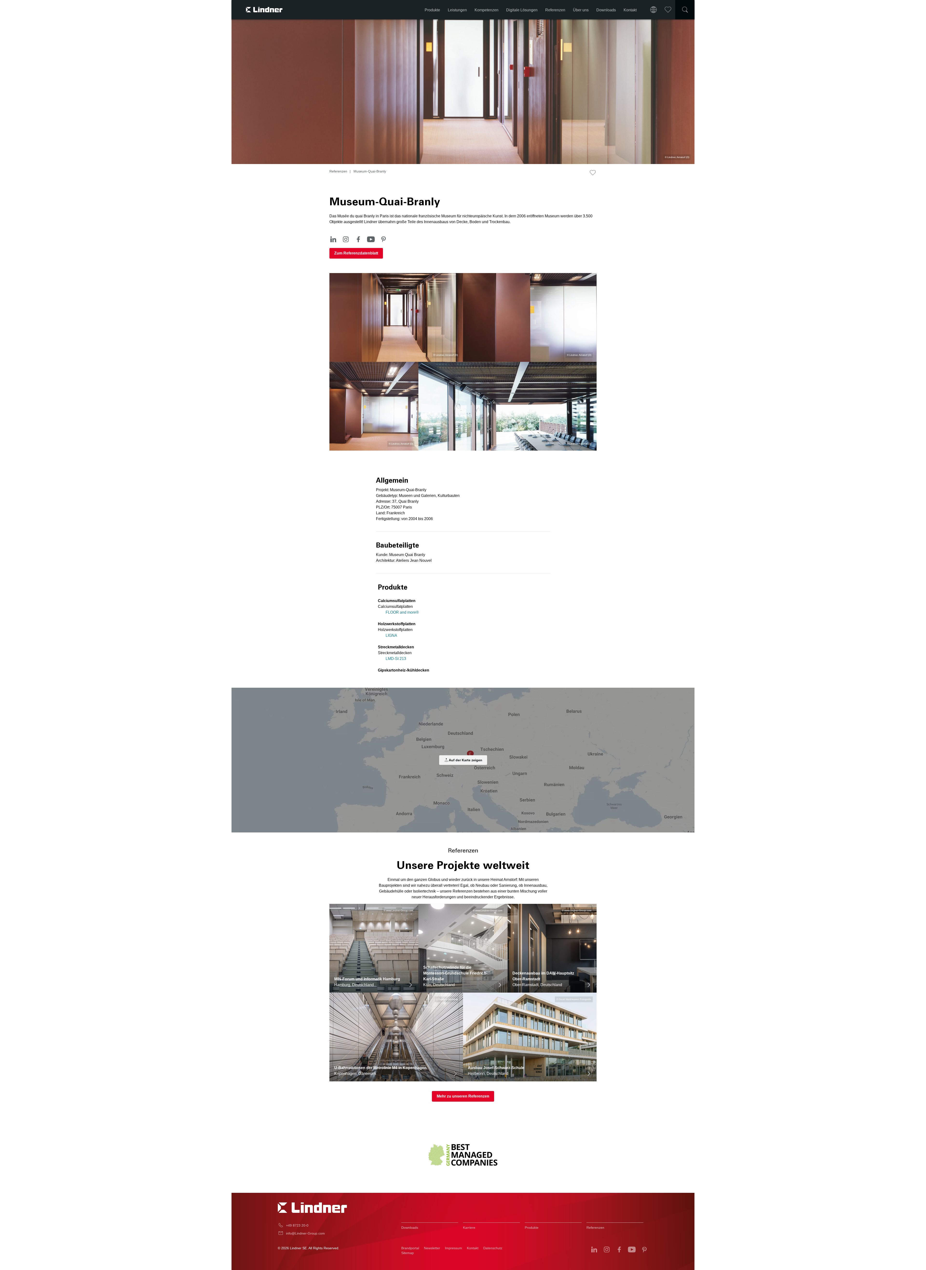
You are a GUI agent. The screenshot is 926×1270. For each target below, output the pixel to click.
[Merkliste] (668, 9)
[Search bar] (684, 9)
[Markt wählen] (653, 9)
